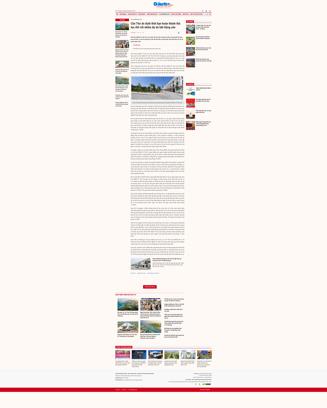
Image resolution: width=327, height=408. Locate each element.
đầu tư (169, 169)
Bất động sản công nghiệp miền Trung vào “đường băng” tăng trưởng (173, 330)
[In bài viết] (179, 32)
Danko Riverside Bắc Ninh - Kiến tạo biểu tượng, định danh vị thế (188, 363)
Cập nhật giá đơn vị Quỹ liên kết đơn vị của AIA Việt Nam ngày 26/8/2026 (122, 363)
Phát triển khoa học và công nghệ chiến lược (203, 111)
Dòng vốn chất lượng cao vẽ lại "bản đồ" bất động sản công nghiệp (122, 71)
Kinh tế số (186, 14)
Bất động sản (161, 239)
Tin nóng (122, 20)
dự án (180, 58)
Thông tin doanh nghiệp (123, 347)
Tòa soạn (124, 389)
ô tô (173, 135)
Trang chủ (117, 389)
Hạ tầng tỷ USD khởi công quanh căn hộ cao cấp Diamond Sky (174, 336)
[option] (123, 358)
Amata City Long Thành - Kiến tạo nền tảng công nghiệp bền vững (171, 363)
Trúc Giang (133, 32)
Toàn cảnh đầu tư (152, 14)
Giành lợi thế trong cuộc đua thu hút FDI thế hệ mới (203, 48)
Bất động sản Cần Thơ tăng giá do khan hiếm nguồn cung (147, 48)
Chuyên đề (190, 84)
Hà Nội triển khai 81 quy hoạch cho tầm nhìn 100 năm (204, 60)
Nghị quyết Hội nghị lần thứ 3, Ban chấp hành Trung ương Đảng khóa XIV (203, 123)
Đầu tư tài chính (176, 14)
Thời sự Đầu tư (132, 14)
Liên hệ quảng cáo (132, 389)
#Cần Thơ (133, 273)
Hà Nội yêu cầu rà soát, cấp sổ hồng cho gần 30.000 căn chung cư (122, 96)
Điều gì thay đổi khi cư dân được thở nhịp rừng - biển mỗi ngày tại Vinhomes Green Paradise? (150, 336)
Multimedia (123, 14)
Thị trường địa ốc (164, 14)
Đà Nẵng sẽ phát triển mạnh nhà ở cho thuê (173, 310)
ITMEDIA (208, 389)
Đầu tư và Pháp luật (196, 14)
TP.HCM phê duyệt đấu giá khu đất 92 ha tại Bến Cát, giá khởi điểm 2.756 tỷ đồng (173, 323)
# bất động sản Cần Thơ (153, 273)
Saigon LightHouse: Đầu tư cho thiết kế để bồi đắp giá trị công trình (121, 104)
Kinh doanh (141, 14)
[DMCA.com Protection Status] (206, 384)
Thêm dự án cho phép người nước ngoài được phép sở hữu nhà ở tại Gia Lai (173, 316)
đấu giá (162, 60)
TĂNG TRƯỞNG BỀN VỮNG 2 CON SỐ (203, 89)
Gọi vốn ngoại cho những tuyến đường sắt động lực (203, 37)
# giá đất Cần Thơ (141, 273)
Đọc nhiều (190, 21)
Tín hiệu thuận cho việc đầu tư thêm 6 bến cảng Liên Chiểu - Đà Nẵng (203, 27)
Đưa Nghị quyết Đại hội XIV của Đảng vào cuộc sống (203, 100)
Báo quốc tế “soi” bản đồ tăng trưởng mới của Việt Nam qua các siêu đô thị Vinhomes (128, 314)
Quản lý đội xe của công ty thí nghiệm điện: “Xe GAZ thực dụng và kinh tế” (155, 363)
